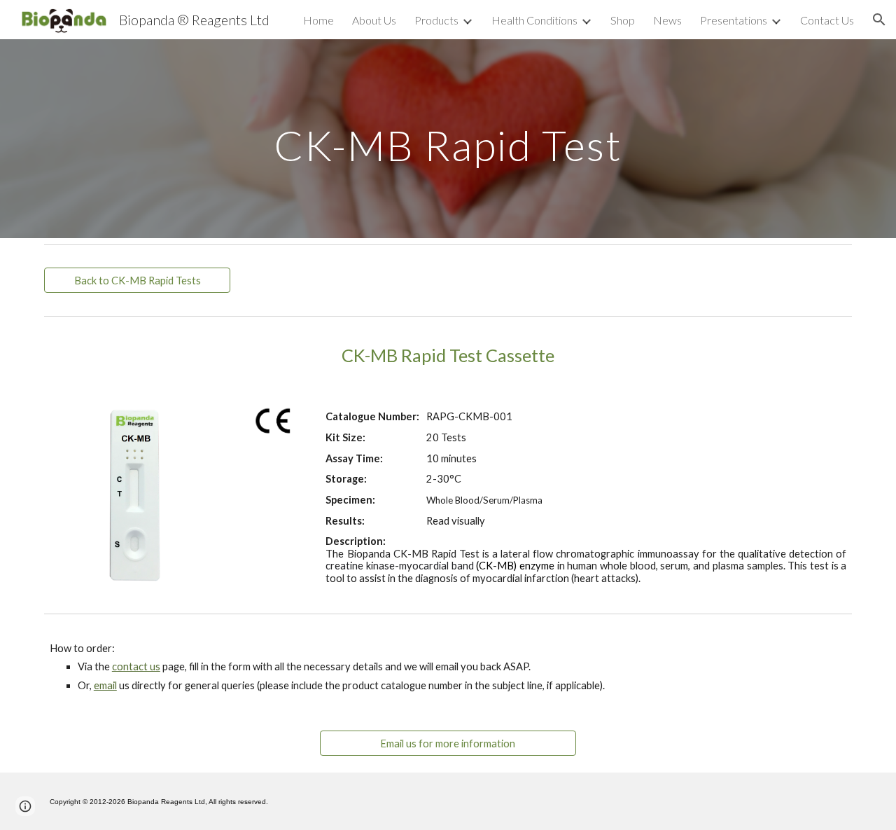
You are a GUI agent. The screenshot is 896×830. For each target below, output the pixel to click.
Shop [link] (622, 20)
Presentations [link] (733, 20)
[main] (448, 138)
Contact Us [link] (827, 20)
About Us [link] (374, 20)
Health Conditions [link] (534, 20)
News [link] (667, 20)
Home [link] (318, 20)
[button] (879, 19)
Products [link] (436, 20)
